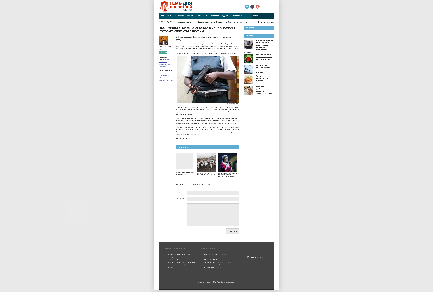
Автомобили (237, 16)
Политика (191, 16)
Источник (233, 143)
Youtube (258, 7)
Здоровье (215, 16)
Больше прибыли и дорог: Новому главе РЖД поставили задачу (181, 264)
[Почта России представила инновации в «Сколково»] (184, 169)
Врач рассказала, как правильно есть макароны (264, 78)
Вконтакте (247, 7)
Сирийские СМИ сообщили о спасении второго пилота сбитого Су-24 (181, 256)
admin (161, 49)
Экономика (203, 16)
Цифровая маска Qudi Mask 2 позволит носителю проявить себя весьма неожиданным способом (217, 264)
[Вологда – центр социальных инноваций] (206, 171)
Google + (252, 7)
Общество (179, 16)
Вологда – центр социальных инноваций (206, 174)
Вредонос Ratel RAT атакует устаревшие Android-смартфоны (264, 56)
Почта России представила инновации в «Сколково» (185, 172)
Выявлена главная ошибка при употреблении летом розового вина (218, 22)
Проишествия (167, 16)
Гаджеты (225, 16)
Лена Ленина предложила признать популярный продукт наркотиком (227, 174)
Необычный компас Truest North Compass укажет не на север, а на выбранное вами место (215, 256)
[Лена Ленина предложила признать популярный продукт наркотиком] (227, 171)
